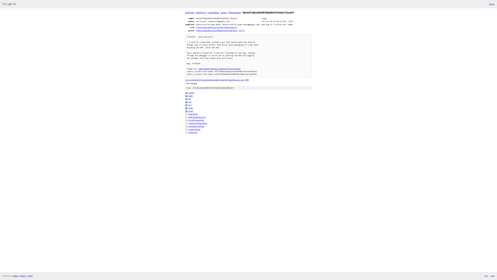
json (492, 276)
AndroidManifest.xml (197, 117)
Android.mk (193, 114)
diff (241, 30)
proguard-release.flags (197, 123)
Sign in (491, 4)
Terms (30, 276)
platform (201, 12)
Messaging (235, 12)
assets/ (191, 93)
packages (213, 12)
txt (486, 276)
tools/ (190, 111)
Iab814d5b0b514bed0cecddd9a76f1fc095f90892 (219, 69)
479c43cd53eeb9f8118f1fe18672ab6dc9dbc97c (216, 27)
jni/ (189, 99)
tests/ (190, 108)
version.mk (192, 132)
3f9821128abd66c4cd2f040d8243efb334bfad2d (216, 30)
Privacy (23, 276)
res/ (190, 102)
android (189, 12)
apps (223, 12)
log (264, 18)
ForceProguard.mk (196, 120)
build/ (190, 96)
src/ (189, 105)
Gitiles (15, 276)
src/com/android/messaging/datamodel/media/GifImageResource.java (214, 80)
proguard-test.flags (196, 126)
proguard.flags (194, 129)
